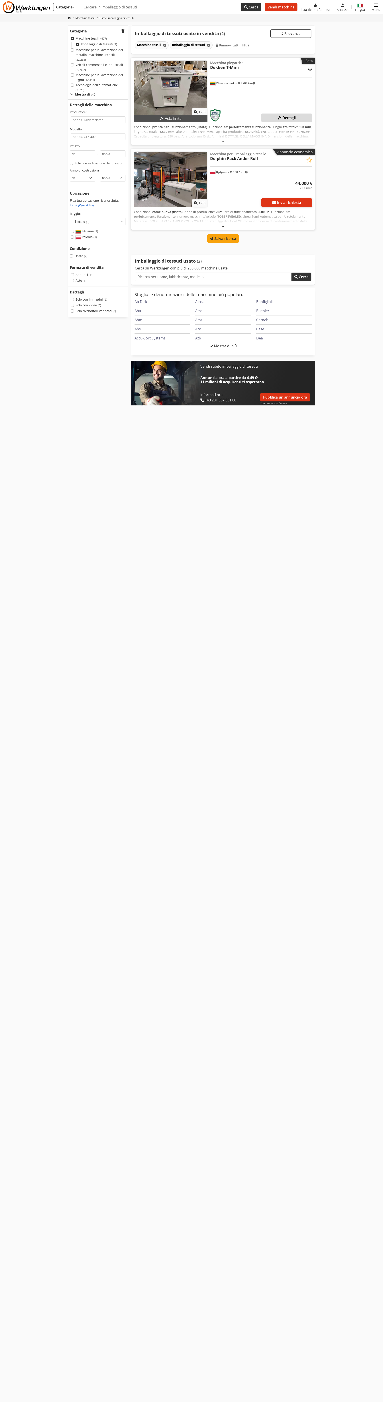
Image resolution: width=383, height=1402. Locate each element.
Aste (81, 280)
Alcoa (199, 301)
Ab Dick (141, 301)
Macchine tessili (91, 38)
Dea (259, 338)
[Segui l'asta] (310, 69)
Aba (138, 310)
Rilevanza (292, 33)
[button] (376, 7)
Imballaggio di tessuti (99, 44)
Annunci (84, 275)
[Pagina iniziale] (69, 18)
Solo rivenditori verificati (96, 311)
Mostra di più (225, 345)
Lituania (89, 231)
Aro (198, 329)
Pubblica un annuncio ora (285, 397)
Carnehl (262, 319)
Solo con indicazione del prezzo (98, 163)
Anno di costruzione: (85, 170)
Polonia (89, 237)
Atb (198, 338)
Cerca (253, 7)
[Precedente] (137, 88)
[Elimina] (164, 45)
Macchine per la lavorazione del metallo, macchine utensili (99, 55)
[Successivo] (203, 88)
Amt (198, 319)
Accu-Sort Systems (150, 338)
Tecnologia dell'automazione (97, 87)
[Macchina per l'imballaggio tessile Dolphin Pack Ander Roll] (170, 179)
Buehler (262, 310)
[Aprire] (223, 141)
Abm (138, 319)
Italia (82, 205)
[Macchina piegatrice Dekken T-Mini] (170, 88)
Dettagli (288, 117)
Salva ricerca (224, 238)
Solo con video (88, 305)
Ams (199, 310)
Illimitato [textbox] (81, 221)
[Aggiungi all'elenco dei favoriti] (309, 160)
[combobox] (98, 221)
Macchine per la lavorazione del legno (99, 77)
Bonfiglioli (264, 301)
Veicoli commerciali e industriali (99, 67)
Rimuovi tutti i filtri (233, 45)
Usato (81, 256)
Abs (138, 329)
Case (260, 329)
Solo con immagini (91, 299)
